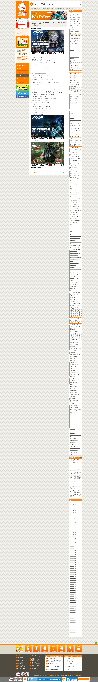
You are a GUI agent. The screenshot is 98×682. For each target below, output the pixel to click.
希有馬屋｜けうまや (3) (74, 80)
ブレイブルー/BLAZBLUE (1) (75, 171)
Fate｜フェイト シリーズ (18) (75, 94)
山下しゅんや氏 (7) (73, 438)
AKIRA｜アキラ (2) (73, 282)
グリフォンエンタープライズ (71, 666)
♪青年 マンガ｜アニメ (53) (75, 292)
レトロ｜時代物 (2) (73, 202)
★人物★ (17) (72, 388)
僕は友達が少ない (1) (74, 415)
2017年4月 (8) (72, 548)
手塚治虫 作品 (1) (73, 286)
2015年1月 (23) (73, 600)
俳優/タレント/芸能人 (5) (74, 394)
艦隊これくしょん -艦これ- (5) (75, 140)
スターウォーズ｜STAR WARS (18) (74, 58)
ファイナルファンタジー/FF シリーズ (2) (75, 118)
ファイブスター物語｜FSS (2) (75, 348)
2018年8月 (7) (72, 516)
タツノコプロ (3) (73, 290)
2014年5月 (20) (73, 616)
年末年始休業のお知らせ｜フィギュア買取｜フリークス (75, 463)
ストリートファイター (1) (74, 175)
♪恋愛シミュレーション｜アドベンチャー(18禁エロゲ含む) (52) (75, 91)
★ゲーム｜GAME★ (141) (74, 82)
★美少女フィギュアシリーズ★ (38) (75, 230)
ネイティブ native (69, 663)
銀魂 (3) (71, 280)
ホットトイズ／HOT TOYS (40, 73)
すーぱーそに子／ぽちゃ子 (52, 658)
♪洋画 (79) (72, 27)
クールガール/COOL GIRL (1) (75, 210)
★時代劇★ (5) (72, 433)
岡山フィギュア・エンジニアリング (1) (75, 78)
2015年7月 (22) (73, 588)
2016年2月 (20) (73, 574)
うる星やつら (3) (73, 265)
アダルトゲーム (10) (73, 107)
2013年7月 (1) (72, 636)
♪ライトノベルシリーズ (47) (75, 403)
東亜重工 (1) (72, 188)
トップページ (19, 655)
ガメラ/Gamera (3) (73, 382)
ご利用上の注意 (64, 675)
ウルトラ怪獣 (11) (73, 370)
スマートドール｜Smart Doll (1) (75, 225)
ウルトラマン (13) (73, 368)
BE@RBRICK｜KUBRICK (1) (75, 194)
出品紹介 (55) (72, 12)
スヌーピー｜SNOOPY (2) (75, 448)
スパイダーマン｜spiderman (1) (75, 47)
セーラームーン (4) (73, 320)
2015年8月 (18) (73, 586)
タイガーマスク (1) (73, 251)
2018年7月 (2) (72, 518)
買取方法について (20, 660)
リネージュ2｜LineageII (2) (75, 130)
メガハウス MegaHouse (70, 664)
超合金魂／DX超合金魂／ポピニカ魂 (53, 661)
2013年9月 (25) (73, 632)
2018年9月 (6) (72, 514)
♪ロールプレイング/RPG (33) (75, 109)
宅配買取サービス (20, 663)
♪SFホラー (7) (72, 63)
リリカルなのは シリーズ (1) (75, 314)
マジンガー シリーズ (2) (74, 339)
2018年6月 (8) (72, 520)
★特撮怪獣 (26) (73, 376)
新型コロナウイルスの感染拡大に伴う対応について (75, 460)
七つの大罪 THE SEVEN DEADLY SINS (54, 669)
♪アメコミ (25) (72, 29)
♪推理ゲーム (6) (73, 165)
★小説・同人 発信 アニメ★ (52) (75, 401)
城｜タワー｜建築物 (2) (74, 204)
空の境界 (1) (72, 429)
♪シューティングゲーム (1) (75, 147)
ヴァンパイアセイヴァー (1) (75, 173)
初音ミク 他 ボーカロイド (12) (75, 236)
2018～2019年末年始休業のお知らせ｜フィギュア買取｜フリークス (75, 473)
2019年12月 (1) (73, 504)
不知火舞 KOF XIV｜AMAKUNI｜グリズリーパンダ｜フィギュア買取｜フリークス (75, 495)
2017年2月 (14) (73, 552)
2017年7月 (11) (73, 542)
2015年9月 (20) (73, 584)
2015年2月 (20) (73, 598)
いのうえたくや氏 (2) (74, 440)
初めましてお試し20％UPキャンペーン (36, 659)
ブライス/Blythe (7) (73, 212)
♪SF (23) (71, 55)
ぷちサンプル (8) (73, 190)
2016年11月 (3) (73, 558)
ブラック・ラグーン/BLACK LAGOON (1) (75, 308)
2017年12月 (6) (73, 532)
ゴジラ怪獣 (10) (73, 380)
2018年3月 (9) (72, 526)
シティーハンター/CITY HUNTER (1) (74, 295)
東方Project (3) (72, 180)
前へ (36, 172)
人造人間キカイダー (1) (74, 374)
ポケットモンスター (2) (74, 128)
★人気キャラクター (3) (74, 446)
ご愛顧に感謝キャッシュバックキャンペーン (37, 656)
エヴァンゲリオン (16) (74, 255)
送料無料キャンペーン (35, 660)
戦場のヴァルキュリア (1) (74, 123)
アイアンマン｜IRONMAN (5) (75, 38)
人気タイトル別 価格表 (35, 663)
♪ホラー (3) (72, 50)
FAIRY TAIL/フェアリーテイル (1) (75, 270)
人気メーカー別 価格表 (35, 665)
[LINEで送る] (40, 28)
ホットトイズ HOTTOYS (70, 669)
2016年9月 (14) (73, 560)
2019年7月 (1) (72, 506)
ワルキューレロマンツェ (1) (75, 100)
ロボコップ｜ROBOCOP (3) (75, 31)
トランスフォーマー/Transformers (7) (73, 329)
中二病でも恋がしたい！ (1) (75, 427)
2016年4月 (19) (73, 570)
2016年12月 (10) (73, 556)
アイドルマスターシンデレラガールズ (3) (75, 145)
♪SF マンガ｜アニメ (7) (74, 350)
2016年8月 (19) (73, 562)
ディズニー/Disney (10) (74, 21)
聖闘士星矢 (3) (72, 276)
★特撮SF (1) (72, 384)
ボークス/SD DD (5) (73, 222)
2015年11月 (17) (73, 580)
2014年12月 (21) (73, 602)
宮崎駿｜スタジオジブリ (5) (75, 354)
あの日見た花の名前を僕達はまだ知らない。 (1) (75, 410)
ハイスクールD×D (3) (74, 407)
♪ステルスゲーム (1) (73, 152)
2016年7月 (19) (73, 564)
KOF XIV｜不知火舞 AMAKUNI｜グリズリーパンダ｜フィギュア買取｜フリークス (75, 487)
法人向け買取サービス (21, 666)
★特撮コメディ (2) (73, 386)
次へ (62, 172)
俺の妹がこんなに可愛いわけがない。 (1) (75, 413)
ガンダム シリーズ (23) (74, 331)
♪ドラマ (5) (72, 69)
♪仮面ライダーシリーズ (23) (75, 362)
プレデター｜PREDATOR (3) (75, 67)
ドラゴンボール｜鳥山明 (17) (75, 257)
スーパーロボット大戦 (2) (74, 136)
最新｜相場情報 (20, 657)
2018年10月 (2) (73, 512)
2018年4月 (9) (72, 524)
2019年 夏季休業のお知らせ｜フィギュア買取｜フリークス (75, 466)
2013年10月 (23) (73, 630)
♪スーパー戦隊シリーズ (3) (75, 372)
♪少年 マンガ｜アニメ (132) (75, 249)
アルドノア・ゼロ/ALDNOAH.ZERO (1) (74, 342)
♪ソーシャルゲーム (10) (74, 84)
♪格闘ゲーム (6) (73, 169)
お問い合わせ (33, 668)
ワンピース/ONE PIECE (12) (75, 259)
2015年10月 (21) (73, 582)
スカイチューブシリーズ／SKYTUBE (53, 666)
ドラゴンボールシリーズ (51, 664)
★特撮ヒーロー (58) (73, 360)
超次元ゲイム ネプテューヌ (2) (75, 126)
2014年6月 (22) (73, 614)
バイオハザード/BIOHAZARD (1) (75, 150)
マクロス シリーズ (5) (74, 344)
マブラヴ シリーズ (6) (74, 105)
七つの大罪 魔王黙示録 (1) (75, 238)
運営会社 (52, 675)
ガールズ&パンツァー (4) (74, 305)
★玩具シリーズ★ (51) (74, 182)
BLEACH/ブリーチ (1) (74, 278)
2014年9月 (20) (73, 608)
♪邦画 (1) (71, 71)
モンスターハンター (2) (74, 163)
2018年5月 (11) (73, 522)
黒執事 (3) (72, 261)
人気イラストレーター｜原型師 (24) (75, 436)
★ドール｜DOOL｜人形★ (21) (75, 208)
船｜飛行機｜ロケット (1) (74, 206)
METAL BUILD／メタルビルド (52, 663)
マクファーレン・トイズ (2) (75, 198)
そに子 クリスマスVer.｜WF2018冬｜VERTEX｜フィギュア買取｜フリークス (75, 483)
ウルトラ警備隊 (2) (73, 366)
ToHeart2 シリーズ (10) (74, 96)
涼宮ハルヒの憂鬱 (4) (74, 405)
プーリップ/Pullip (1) (74, 214)
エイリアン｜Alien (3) (74, 65)
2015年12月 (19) (73, 578)
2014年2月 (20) (73, 622)
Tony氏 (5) (72, 444)
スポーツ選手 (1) (73, 396)
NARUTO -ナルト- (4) (74, 274)
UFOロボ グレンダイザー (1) (75, 337)
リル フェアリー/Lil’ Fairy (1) (75, 216)
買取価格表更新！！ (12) (74, 19)
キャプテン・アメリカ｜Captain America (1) (74, 44)
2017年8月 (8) (72, 540)
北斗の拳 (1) (72, 288)
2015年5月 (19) (73, 592)
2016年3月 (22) (73, 572)
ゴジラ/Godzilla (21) (73, 378)
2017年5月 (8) (72, 546)
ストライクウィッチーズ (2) (75, 316)
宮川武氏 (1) (72, 442)
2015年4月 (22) (73, 594)
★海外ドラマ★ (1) (73, 452)
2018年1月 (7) (72, 530)
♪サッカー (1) (72, 398)
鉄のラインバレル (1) (74, 272)
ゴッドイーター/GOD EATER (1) (75, 161)
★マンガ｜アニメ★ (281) (74, 247)
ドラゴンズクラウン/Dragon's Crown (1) (75, 121)
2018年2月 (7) (72, 528)
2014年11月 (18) (73, 604)
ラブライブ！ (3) (73, 142)
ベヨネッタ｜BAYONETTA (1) (75, 158)
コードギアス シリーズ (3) (75, 335)
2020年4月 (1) (72, 502)
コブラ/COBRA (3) (73, 301)
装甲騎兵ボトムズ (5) (74, 346)
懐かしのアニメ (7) (73, 356)
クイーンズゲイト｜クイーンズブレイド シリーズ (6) (75, 178)
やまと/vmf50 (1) (73, 218)
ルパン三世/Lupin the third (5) (75, 303)
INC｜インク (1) (73, 196)
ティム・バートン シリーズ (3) (75, 53)
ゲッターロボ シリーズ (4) (75, 326)
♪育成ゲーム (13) (73, 138)
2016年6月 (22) (73, 566)
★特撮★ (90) (72, 358)
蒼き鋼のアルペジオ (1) (74, 310)
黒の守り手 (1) (72, 240)
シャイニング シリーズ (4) (75, 111)
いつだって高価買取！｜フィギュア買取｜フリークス (75, 470)
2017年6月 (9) (72, 544)
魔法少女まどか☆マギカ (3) (75, 431)
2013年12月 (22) (73, 626)
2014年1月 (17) (73, 624)
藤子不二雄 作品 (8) (73, 284)
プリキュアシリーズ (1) (74, 322)
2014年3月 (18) (73, 620)
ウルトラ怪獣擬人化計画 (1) (75, 245)
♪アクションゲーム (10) (74, 156)
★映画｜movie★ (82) (74, 25)
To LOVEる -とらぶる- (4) (74, 263)
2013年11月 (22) (73, 628)
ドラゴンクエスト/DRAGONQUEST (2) (74, 114)
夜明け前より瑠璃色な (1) (74, 98)
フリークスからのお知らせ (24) (75, 15)
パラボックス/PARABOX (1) (75, 220)
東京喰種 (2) (72, 299)
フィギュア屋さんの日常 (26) (75, 17)
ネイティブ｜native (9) (74, 75)
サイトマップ (79, 675)
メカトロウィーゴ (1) (74, 184)
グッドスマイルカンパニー (70, 658)
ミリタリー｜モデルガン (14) (75, 23)
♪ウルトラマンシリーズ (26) (75, 364)
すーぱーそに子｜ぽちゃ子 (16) (75, 234)
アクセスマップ (58, 675)
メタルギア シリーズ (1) (74, 154)
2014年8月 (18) (73, 610)
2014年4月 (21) (73, 618)
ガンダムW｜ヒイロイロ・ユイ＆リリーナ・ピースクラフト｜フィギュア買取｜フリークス (75, 491)
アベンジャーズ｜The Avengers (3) (74, 41)
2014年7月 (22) (73, 612)
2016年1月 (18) (73, 576)
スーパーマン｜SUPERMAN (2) (75, 36)
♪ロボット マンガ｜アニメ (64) (75, 324)
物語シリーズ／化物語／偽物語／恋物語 (54, 660)
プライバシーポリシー (72, 675)
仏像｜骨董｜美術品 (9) (74, 200)
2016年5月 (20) (73, 568)
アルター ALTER (69, 660)
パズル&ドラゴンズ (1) (74, 88)
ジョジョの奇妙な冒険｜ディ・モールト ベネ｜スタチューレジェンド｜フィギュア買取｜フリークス (75, 478)
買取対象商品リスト (35, 662)
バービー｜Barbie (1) (74, 227)
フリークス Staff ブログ (21, 668)
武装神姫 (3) (72, 186)
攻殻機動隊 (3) (72, 352)
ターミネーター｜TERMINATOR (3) (73, 61)
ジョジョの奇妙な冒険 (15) (75, 253)
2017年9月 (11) (73, 538)
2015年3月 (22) (73, 596)
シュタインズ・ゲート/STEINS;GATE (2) (74, 103)
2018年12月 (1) (73, 510)
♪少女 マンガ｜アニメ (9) (74, 318)
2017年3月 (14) (73, 550)
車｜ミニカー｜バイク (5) (74, 192)
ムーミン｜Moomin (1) (74, 450)
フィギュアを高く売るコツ (22, 662)
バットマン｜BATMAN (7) (75, 33)
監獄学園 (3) (72, 297)
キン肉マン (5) (72, 267)
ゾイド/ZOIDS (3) (73, 333)
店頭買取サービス (20, 665)
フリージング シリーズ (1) (75, 312)
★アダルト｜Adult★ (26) (74, 73)
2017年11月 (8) (73, 534)
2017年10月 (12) (73, 536)
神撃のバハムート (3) (74, 86)
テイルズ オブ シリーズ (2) (75, 132)
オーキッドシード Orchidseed (71, 661)
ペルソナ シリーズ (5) (74, 134)
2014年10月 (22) (73, 606)
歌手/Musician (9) (73, 390)
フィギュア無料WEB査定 (21, 658)
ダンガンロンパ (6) (73, 167)
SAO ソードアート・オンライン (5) (75, 418)
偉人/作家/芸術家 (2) (73, 392)
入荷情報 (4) (72, 454)
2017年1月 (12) (73, 554)
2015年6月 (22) (73, 590)
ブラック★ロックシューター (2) (75, 243)
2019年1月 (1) (72, 508)
